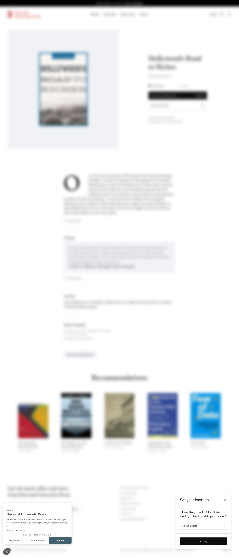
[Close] (225, 500)
